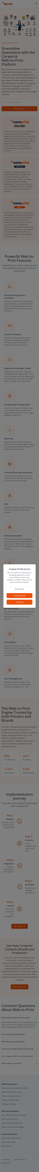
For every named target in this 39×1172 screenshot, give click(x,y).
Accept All (19, 602)
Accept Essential (19, 595)
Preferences (19, 589)
